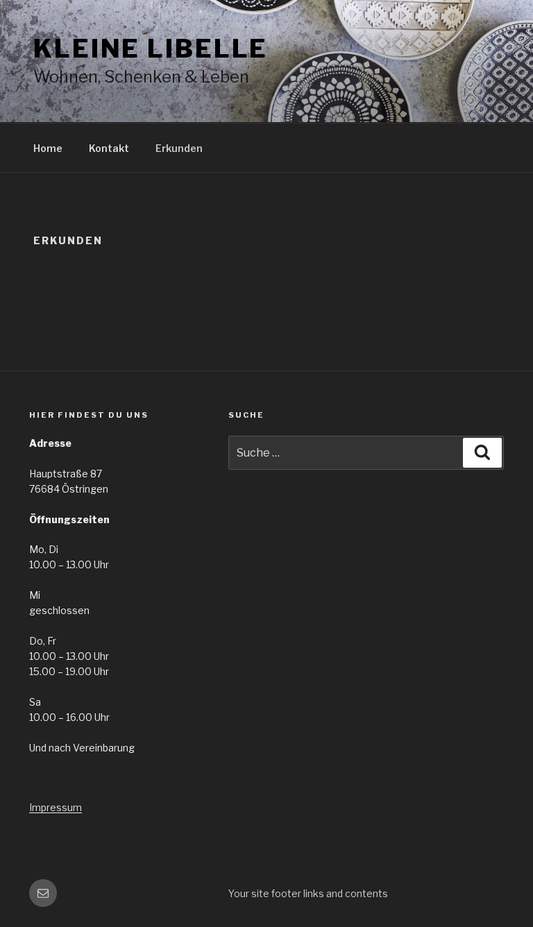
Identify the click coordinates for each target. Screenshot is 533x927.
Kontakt (109, 148)
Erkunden (179, 148)
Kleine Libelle (150, 48)
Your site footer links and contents (308, 893)
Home (47, 148)
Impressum (55, 807)
